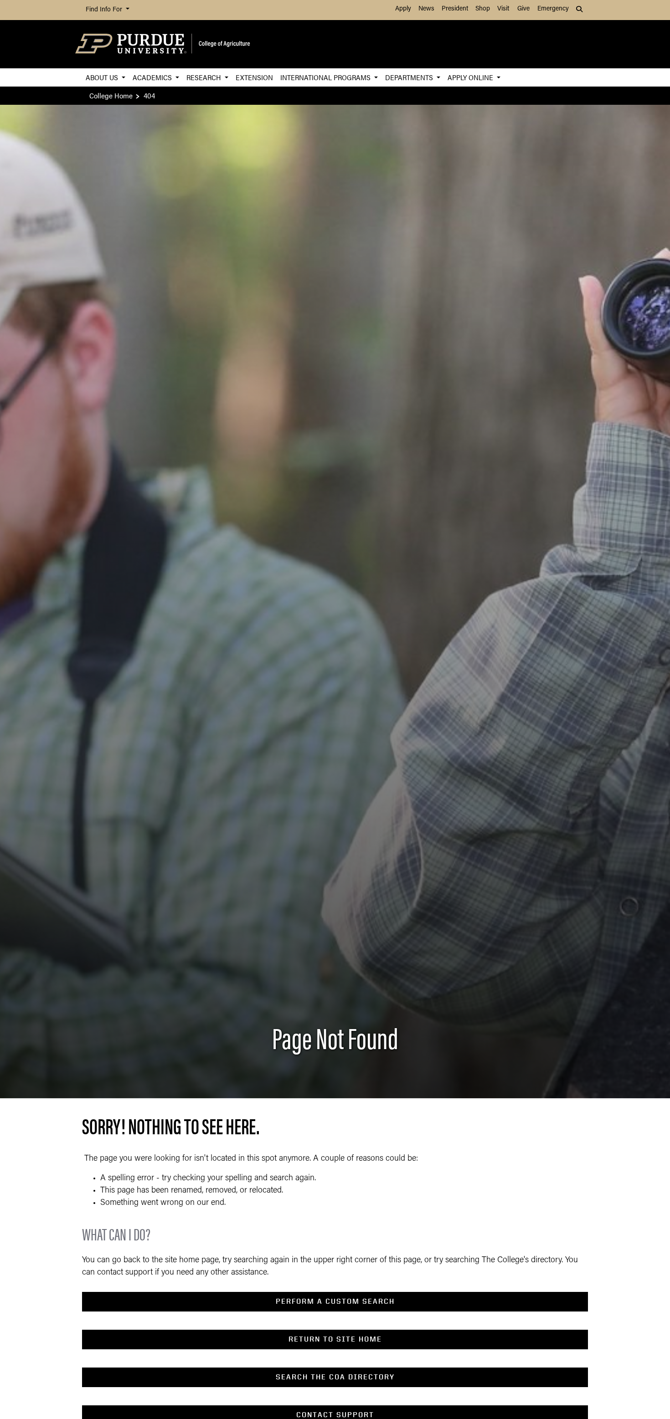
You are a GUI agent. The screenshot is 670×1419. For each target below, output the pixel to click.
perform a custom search (335, 1301)
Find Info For (105, 9)
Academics (153, 77)
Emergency (553, 8)
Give (523, 8)
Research (204, 77)
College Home (111, 95)
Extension (254, 77)
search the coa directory (335, 1377)
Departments (410, 77)
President (455, 8)
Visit (503, 8)
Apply (403, 8)
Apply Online (471, 77)
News (426, 8)
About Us (103, 77)
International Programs (326, 77)
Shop (482, 8)
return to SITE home (335, 1339)
